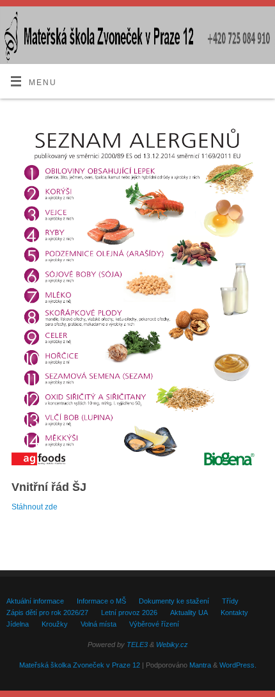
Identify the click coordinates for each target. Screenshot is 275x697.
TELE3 (137, 644)
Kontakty (234, 612)
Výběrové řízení (154, 624)
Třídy (230, 601)
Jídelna (17, 624)
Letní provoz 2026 (129, 612)
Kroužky (55, 624)
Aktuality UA (189, 612)
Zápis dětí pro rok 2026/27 (47, 612)
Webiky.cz (172, 644)
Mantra (200, 665)
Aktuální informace (35, 601)
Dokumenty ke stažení (174, 601)
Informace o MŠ (101, 601)
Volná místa (98, 624)
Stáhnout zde (35, 506)
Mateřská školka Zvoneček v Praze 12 (79, 665)
